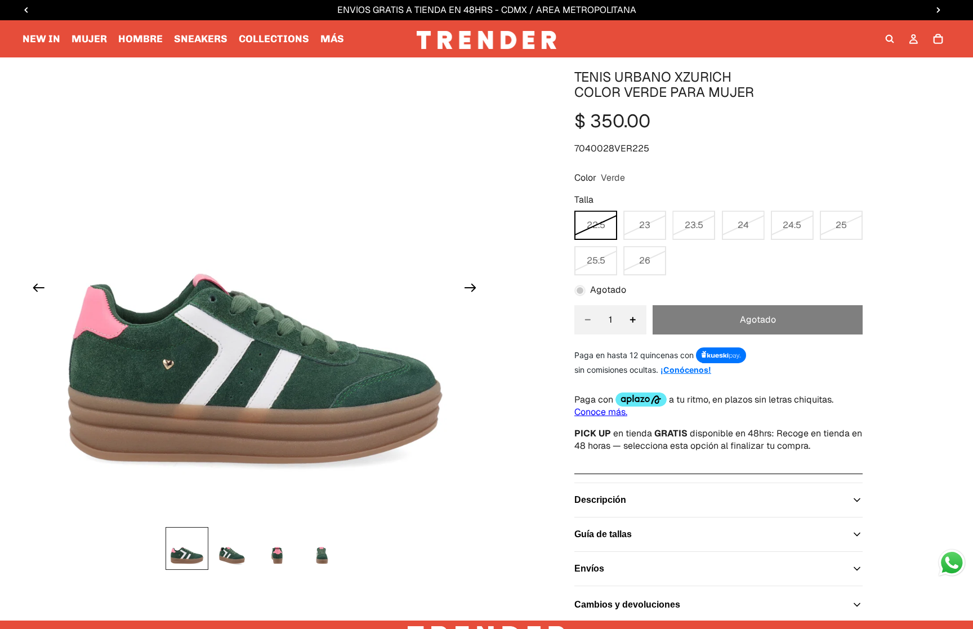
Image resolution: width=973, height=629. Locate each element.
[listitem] (332, 38)
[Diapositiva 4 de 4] (322, 548)
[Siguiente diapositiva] (473, 289)
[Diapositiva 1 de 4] (187, 548)
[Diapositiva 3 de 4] (277, 548)
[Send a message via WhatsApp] (951, 562)
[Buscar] (889, 38)
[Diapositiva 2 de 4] (232, 548)
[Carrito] (938, 38)
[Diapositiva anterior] (35, 289)
